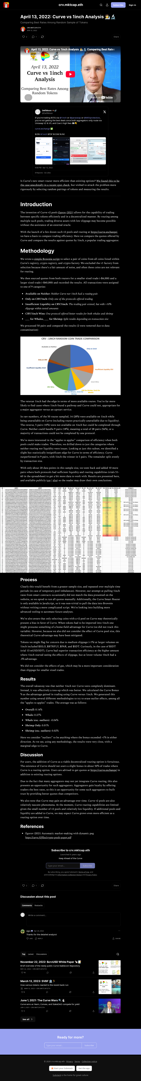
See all (26, 1019)
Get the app (84, 1068)
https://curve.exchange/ (104, 232)
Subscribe (118, 5)
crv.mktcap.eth (34, 28)
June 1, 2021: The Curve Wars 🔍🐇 (42, 1000)
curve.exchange (42, 128)
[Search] (101, 5)
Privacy (69, 1061)
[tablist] (32, 905)
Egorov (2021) (65, 213)
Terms (77, 1061)
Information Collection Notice (70, 874)
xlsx (55, 480)
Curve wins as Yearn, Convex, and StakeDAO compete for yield (49, 1004)
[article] (70, 967)
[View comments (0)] (47, 972)
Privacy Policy (91, 874)
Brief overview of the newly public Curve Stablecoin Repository (50, 965)
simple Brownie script (47, 259)
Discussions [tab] (41, 954)
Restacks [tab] (39, 905)
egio (28, 930)
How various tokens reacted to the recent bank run (44, 985)
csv (49, 480)
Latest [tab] (31, 954)
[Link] (16, 204)
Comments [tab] (27, 905)
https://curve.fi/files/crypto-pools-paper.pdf (48, 838)
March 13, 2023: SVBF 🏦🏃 (38, 981)
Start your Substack (63, 1068)
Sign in (132, 5)
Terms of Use (83, 872)
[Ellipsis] (119, 931)
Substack (57, 1075)
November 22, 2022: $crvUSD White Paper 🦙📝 (50, 962)
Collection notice (89, 1061)
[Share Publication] (107, 5)
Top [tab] (23, 954)
